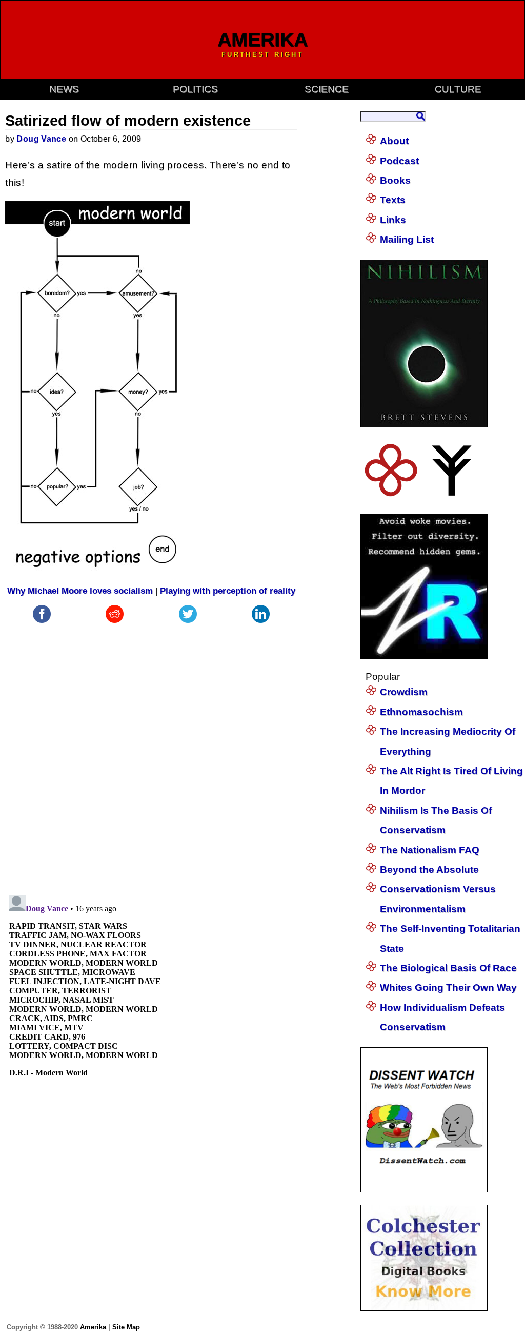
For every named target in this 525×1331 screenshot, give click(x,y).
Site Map (126, 1327)
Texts (393, 199)
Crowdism (404, 692)
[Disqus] (151, 753)
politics (195, 89)
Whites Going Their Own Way (448, 987)
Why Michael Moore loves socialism (80, 591)
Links (393, 219)
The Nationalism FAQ (429, 850)
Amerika (93, 1327)
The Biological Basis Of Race (448, 968)
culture (458, 89)
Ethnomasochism (421, 712)
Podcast (399, 160)
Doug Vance (41, 138)
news (64, 89)
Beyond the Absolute (429, 869)
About (394, 140)
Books (395, 180)
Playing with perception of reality (227, 591)
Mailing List (407, 239)
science (327, 89)
